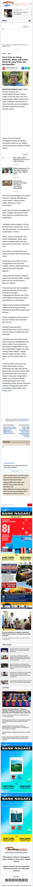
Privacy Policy (20, 859)
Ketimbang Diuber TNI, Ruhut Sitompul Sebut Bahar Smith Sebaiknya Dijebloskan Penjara (24, 431)
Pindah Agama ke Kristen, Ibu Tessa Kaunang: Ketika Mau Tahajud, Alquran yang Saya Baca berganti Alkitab (16, 721)
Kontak (4, 859)
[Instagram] (16, 880)
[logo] (16, 850)
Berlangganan (25, 857)
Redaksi (5, 866)
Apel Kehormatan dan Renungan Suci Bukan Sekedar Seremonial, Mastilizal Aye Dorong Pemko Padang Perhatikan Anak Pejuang (20, 666)
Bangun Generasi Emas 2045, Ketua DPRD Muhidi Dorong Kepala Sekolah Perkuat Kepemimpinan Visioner (15, 738)
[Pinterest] (13, 880)
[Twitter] (10, 880)
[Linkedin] (19, 880)
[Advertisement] (16, 122)
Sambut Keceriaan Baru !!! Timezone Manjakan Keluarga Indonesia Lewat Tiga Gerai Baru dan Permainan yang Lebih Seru (16, 711)
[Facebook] (6, 880)
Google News (24, 420)
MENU (4, 21)
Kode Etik (11, 866)
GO (30, 505)
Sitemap (16, 861)
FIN (9, 391)
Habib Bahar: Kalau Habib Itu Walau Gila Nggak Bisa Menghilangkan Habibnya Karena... (9, 430)
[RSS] (26, 880)
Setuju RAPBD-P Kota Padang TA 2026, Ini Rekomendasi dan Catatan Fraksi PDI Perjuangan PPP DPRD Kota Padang (15, 727)
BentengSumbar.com (16, 885)
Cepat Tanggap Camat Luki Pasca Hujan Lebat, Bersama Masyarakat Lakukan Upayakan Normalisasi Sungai (15, 477)
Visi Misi (27, 859)
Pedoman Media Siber (22, 866)
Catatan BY (16, 857)
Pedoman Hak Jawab (10, 868)
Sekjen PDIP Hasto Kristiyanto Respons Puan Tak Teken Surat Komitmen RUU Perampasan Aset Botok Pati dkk (15, 491)
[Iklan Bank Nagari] (16, 792)
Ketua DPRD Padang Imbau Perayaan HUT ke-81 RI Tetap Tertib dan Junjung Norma (21, 681)
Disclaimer (11, 859)
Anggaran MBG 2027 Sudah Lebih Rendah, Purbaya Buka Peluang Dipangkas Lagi (13, 484)
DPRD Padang (7, 857)
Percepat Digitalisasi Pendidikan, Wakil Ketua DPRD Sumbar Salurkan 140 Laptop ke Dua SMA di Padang (16, 634)
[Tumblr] (23, 880)
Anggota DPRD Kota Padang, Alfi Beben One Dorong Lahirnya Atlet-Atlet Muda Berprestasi (20, 650)
